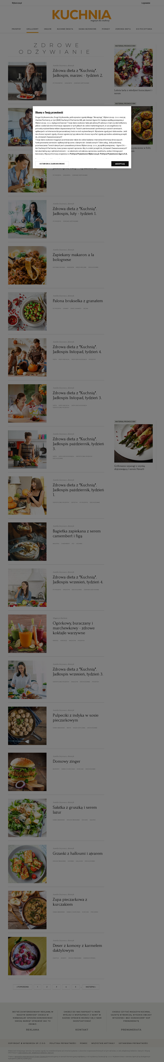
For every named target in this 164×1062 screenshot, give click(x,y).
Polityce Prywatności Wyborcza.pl (84, 154)
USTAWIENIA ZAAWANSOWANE (52, 164)
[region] (82, 137)
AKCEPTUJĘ (120, 164)
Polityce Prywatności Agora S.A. (113, 154)
